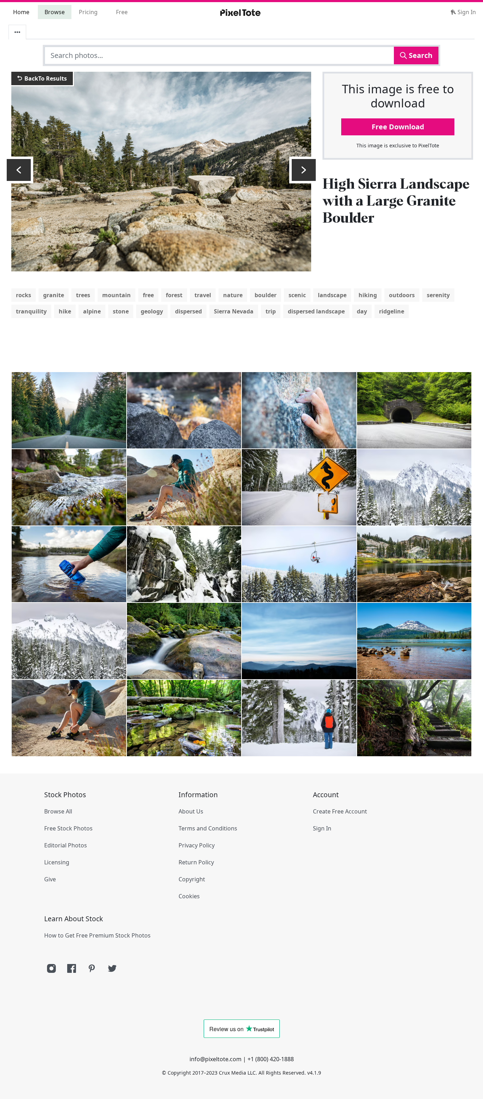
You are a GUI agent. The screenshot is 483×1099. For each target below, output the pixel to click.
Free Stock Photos (68, 828)
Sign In (466, 12)
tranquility (31, 311)
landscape (332, 295)
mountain (116, 295)
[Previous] (18, 170)
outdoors (402, 295)
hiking (368, 295)
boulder (266, 295)
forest (174, 295)
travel (202, 295)
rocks (23, 295)
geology (152, 311)
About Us (191, 811)
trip (271, 311)
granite (53, 295)
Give (50, 879)
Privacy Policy (197, 845)
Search (419, 55)
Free (122, 12)
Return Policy (196, 862)
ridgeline (391, 311)
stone (121, 311)
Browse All (58, 811)
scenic (297, 295)
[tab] (17, 32)
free (148, 295)
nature (233, 295)
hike (65, 311)
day (362, 311)
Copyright (192, 879)
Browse (55, 12)
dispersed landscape (316, 311)
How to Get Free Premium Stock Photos (97, 935)
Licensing (56, 862)
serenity (438, 295)
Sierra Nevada (234, 311)
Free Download (398, 126)
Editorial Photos (65, 845)
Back (45, 78)
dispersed (188, 311)
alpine (92, 311)
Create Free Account (340, 811)
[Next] (303, 170)
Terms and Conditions (208, 828)
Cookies (189, 896)
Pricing (88, 12)
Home (21, 12)
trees (83, 295)
